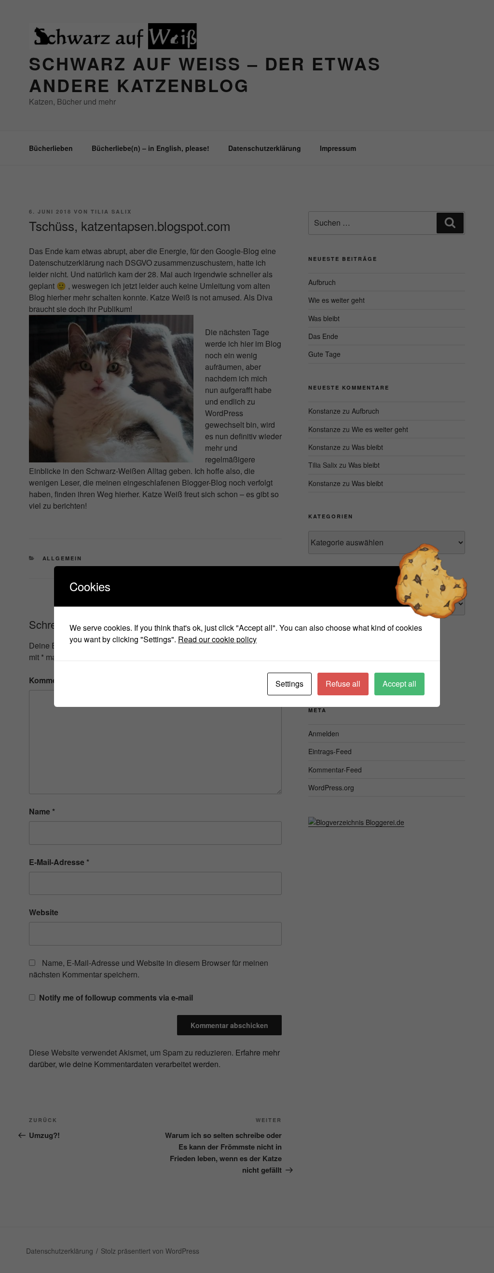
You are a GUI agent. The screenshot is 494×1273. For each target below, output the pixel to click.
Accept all (399, 683)
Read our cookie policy (217, 639)
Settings (289, 683)
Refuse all (343, 683)
